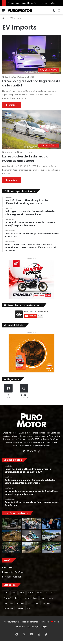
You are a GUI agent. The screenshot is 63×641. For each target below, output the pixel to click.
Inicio (6, 18)
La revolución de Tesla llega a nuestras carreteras (25, 158)
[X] (28, 451)
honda (17, 598)
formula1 (7, 598)
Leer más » (11, 104)
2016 (14, 593)
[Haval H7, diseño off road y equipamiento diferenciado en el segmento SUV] (11, 523)
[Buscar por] (59, 11)
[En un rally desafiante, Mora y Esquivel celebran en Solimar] (11, 547)
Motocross (8, 603)
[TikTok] (39, 451)
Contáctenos (8, 567)
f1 (46, 593)
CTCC (30, 593)
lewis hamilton (31, 598)
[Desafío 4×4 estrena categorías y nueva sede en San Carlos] (11, 535)
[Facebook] (24, 451)
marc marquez (47, 598)
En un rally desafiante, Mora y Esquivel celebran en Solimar (33, 3)
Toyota (20, 608)
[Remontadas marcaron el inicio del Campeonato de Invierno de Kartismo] (51, 547)
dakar (39, 593)
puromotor (46, 603)
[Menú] (3, 11)
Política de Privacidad (11, 576)
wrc (28, 608)
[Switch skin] (53, 11)
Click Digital (42, 626)
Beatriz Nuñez (10, 77)
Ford (53, 593)
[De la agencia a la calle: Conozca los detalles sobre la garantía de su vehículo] (31, 523)
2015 (6, 593)
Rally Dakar (8, 608)
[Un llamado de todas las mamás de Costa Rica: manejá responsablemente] (51, 523)
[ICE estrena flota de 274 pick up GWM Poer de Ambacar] (51, 535)
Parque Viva (33, 603)
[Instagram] (35, 451)
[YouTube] (31, 451)
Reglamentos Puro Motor (13, 572)
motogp (20, 603)
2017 (22, 593)
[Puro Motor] (20, 10)
